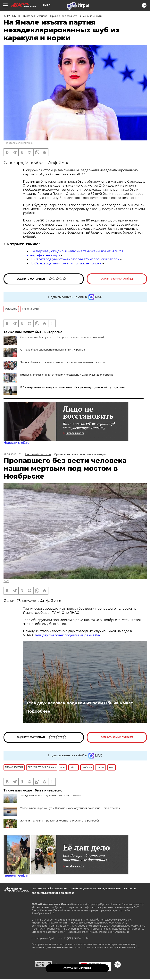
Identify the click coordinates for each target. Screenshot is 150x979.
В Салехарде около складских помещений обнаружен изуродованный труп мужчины (72, 387)
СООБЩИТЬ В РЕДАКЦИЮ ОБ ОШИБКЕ (53, 893)
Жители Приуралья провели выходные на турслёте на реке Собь (60, 820)
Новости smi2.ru (16, 442)
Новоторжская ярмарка (18, 142)
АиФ (6, 581)
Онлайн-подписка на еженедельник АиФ (95, 888)
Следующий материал (77, 968)
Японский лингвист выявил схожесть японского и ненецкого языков (62, 362)
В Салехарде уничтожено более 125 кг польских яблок (75, 259)
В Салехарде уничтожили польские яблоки (66, 263)
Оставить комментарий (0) (117, 279)
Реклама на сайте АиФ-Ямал (49, 888)
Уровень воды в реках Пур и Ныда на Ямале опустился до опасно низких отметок (70, 808)
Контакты (130, 888)
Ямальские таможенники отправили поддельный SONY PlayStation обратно (66, 374)
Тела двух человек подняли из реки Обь (67, 635)
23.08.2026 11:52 (13, 454)
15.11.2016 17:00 (12, 16)
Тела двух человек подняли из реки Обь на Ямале (79, 703)
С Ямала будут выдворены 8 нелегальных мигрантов (52, 349)
